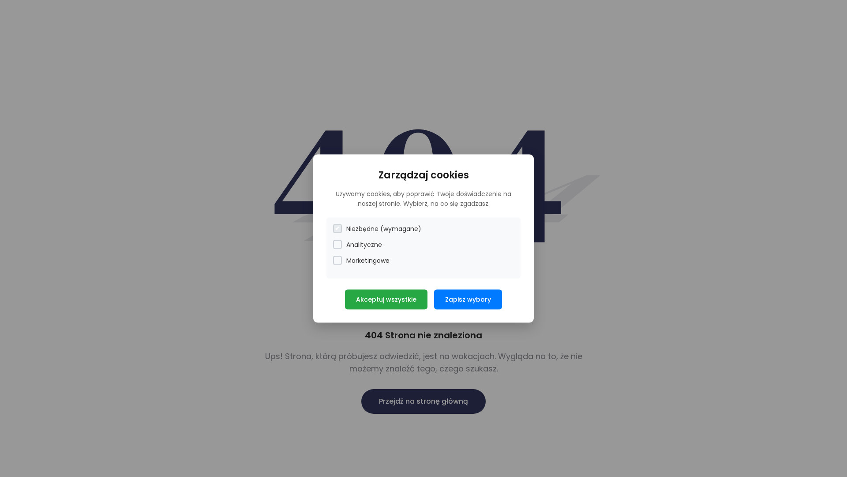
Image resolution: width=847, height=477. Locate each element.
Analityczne (364, 244)
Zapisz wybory (468, 299)
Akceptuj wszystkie (386, 299)
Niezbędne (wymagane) (383, 228)
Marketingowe (368, 260)
